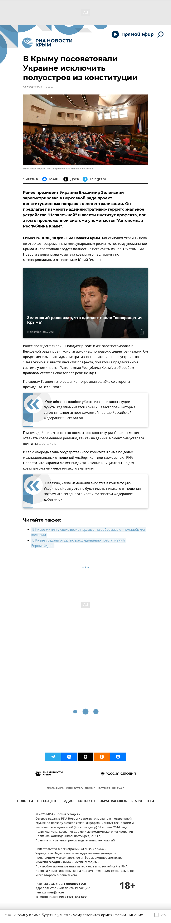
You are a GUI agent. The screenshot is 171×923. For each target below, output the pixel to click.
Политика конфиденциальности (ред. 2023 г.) (68, 836)
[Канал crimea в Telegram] (53, 757)
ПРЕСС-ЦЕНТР (47, 801)
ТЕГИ (150, 801)
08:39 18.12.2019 (32, 87)
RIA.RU (136, 801)
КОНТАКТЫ (86, 801)
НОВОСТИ (25, 801)
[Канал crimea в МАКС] (118, 757)
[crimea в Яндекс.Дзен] (85, 757)
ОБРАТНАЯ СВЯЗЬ (113, 801)
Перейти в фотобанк (82, 168)
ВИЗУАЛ (118, 788)
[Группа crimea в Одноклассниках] (102, 757)
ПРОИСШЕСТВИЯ (97, 788)
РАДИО (68, 801)
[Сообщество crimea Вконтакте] (69, 757)
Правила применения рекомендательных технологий (75, 840)
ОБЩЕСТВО (74, 788)
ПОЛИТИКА (55, 788)
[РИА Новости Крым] (47, 43)
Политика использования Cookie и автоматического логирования (84, 832)
